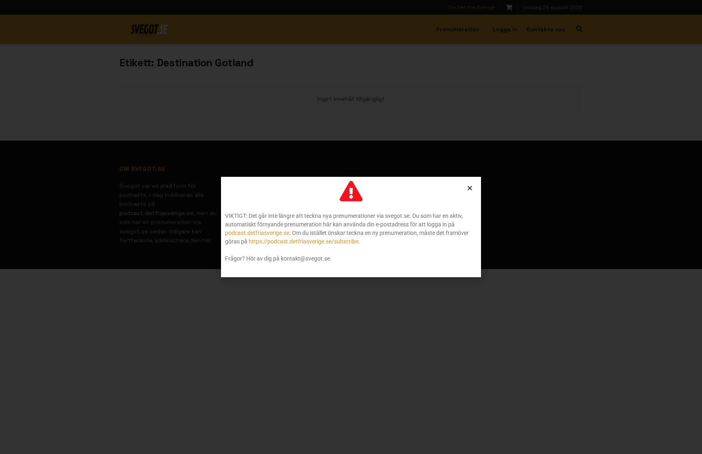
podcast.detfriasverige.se (257, 233)
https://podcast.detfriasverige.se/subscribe (303, 241)
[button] (470, 188)
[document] (351, 227)
